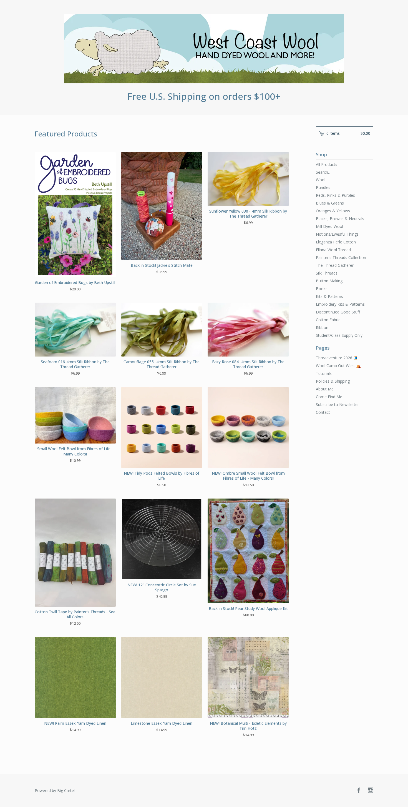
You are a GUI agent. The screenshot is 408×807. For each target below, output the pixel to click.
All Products (326, 164)
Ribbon (322, 327)
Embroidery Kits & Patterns (340, 304)
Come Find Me (329, 396)
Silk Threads (327, 273)
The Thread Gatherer (335, 265)
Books (322, 288)
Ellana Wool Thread (333, 249)
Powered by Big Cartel (55, 790)
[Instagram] (370, 791)
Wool (320, 179)
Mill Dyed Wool (329, 226)
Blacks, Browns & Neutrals (340, 218)
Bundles (323, 187)
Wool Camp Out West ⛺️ (338, 365)
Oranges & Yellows (333, 210)
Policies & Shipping (333, 381)
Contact (323, 412)
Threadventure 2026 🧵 (337, 357)
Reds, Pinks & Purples (335, 195)
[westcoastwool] (204, 48)
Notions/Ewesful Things (337, 234)
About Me (325, 389)
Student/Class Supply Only (339, 335)
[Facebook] (359, 791)
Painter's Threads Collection (341, 257)
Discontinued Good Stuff (338, 312)
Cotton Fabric (328, 319)
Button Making (329, 280)
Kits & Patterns (329, 296)
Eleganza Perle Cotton (336, 242)
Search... (323, 172)
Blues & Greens (330, 203)
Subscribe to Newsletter (337, 404)
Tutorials (324, 373)
